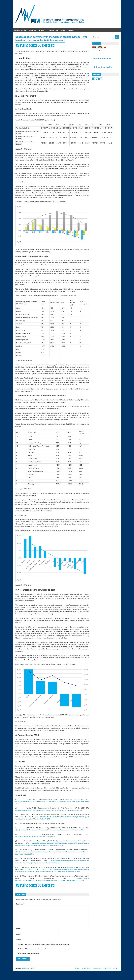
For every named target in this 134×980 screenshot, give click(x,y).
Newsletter (107, 968)
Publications (53, 30)
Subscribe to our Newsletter (101, 58)
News (63, 30)
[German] (100, 47)
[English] (95, 47)
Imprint (77, 968)
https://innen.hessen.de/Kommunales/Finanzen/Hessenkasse (35, 836)
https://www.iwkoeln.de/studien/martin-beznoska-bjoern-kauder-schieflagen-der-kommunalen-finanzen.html (49, 830)
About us (32, 30)
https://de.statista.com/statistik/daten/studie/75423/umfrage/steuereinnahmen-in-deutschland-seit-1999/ (49, 810)
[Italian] (102, 47)
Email (18, 934)
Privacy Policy (86, 968)
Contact (71, 30)
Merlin (32, 968)
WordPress (25, 968)
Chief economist (20, 30)
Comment (20, 904)
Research (42, 30)
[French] (98, 47)
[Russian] (105, 47)
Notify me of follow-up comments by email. (32, 949)
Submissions (97, 968)
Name (18, 929)
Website (18, 940)
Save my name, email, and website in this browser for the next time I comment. (44, 944)
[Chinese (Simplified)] (93, 47)
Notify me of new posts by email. (28, 953)
